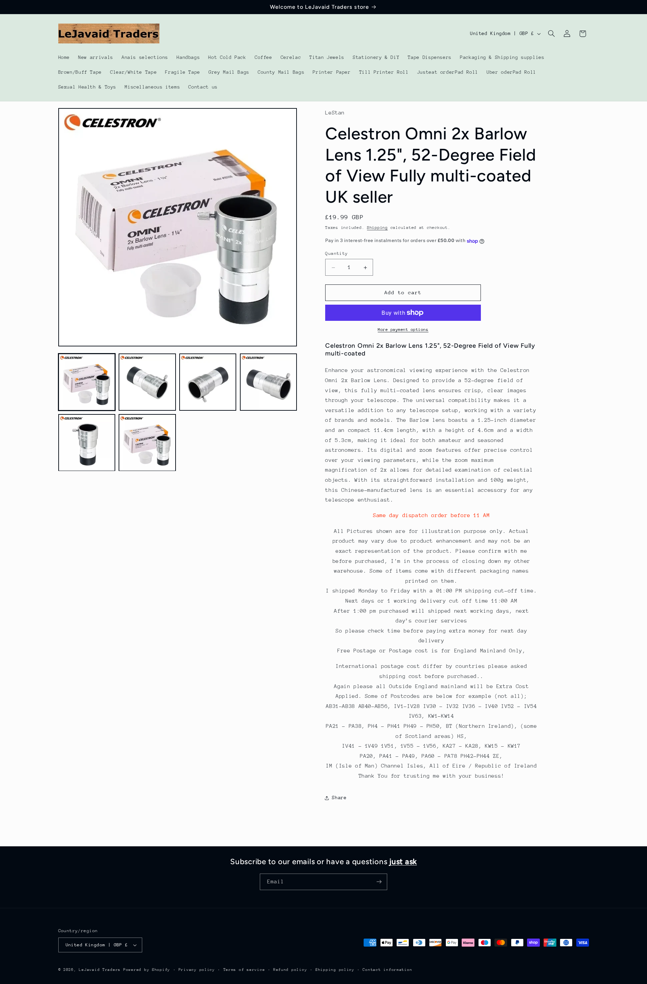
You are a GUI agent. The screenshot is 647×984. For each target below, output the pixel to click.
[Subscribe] (379, 882)
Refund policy (290, 970)
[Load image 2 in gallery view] (147, 382)
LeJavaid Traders (100, 970)
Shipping (377, 228)
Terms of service (244, 970)
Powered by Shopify (146, 970)
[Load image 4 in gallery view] (268, 382)
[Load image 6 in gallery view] (147, 442)
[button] (551, 33)
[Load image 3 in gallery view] (207, 382)
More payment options (403, 329)
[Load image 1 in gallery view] (86, 382)
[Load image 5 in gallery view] (86, 442)
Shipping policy (335, 970)
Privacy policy (197, 970)
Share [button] (339, 798)
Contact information (387, 970)
